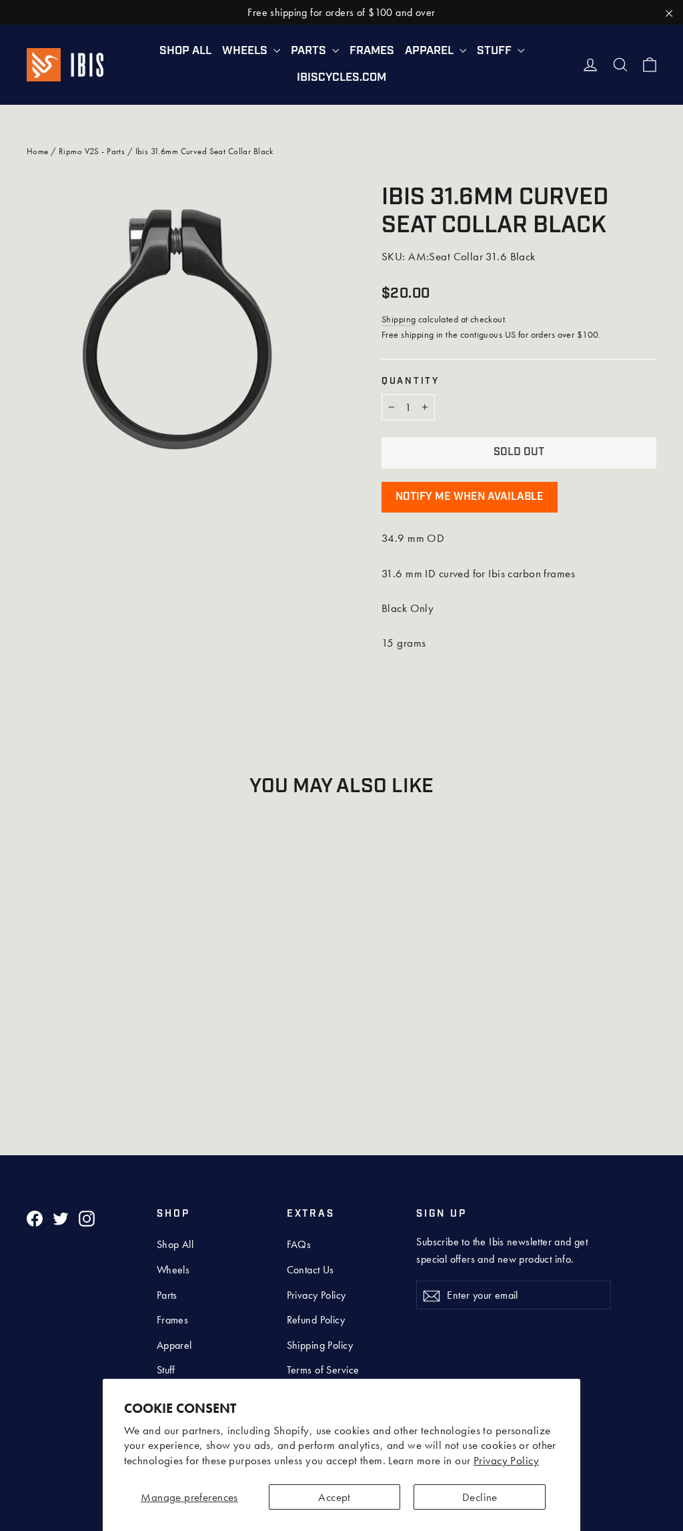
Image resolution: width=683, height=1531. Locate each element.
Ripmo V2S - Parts (92, 151)
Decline (480, 1497)
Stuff (495, 51)
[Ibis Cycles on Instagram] (87, 1218)
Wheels (246, 51)
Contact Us (310, 1270)
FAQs (299, 1244)
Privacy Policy (506, 1460)
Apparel (430, 51)
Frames (372, 51)
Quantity (411, 381)
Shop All (185, 51)
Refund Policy (316, 1320)
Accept (334, 1497)
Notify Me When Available (470, 497)
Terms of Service (323, 1370)
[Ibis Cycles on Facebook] (35, 1218)
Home (38, 151)
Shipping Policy (320, 1345)
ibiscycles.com (341, 77)
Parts (310, 51)
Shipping (399, 319)
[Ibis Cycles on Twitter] (61, 1218)
